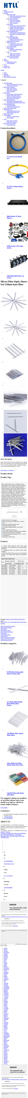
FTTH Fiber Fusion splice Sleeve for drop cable (15, 672)
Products (6, 13)
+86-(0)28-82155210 (9, 863)
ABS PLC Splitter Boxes (16, 49)
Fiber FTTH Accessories (13, 56)
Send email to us (5, 470)
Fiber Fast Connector (15, 21)
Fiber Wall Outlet (14, 38)
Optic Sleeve (4, 633)
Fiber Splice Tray (14, 57)
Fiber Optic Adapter (15, 20)
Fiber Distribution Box (12, 37)
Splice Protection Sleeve (7, 640)
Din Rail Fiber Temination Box (17, 32)
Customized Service (9, 11)
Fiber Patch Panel (11, 14)
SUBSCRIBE (4, 807)
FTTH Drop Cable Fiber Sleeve (18, 25)
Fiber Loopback (14, 23)
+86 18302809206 (8, 861)
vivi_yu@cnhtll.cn (8, 875)
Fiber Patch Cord (11, 42)
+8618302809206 (8, 887)
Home (5, 10)
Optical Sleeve (4, 636)
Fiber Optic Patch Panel (15, 836)
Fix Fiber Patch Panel (15, 17)
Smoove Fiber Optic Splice (7, 639)
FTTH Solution (10, 63)
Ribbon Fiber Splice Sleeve (16, 27)
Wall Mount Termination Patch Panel (16, 102)
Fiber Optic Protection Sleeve (8, 626)
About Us (6, 60)
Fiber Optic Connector (12, 18)
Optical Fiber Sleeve (6, 634)
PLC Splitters (13, 50)
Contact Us (6, 66)
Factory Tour (7, 67)
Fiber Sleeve (10, 24)
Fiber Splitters (10, 48)
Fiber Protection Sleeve (6, 627)
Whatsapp (11, 470)
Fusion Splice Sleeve (6, 630)
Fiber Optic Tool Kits (15, 53)
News (5, 64)
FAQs (5, 59)
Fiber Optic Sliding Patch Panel (17, 16)
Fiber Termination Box (12, 31)
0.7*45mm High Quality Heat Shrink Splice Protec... (14, 703)
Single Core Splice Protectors (17, 28)
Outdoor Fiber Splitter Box (16, 39)
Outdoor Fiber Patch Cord (16, 44)
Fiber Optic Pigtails (11, 46)
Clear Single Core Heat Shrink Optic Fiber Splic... (15, 764)
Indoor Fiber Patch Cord (16, 45)
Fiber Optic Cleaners (15, 55)
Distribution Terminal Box (7, 833)
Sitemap (8, 832)
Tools (8, 52)
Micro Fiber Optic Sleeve (16, 30)
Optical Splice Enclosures (13, 41)
